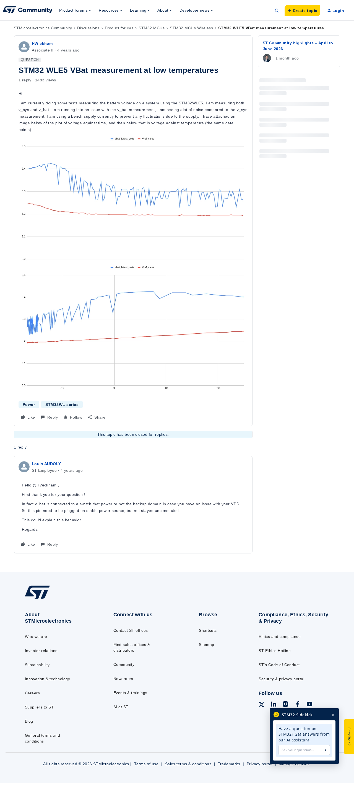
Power (29, 404)
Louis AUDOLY (46, 464)
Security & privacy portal (281, 679)
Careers (32, 693)
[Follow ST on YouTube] (309, 705)
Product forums (119, 28)
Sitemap (206, 644)
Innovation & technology (47, 679)
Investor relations (41, 650)
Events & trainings (130, 692)
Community (123, 664)
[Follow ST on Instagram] (285, 705)
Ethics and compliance (280, 636)
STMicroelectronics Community (43, 28)
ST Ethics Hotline (275, 650)
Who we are (36, 636)
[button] (302, 10)
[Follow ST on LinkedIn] (273, 705)
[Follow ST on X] (262, 705)
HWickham (42, 43)
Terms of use (146, 764)
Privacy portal (259, 764)
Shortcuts (208, 630)
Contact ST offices (130, 630)
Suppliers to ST (39, 707)
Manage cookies (294, 764)
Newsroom (123, 678)
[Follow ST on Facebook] (297, 705)
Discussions (88, 28)
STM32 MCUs (152, 28)
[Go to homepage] (59, 599)
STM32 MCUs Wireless (191, 28)
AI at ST (121, 707)
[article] (133, 504)
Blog (29, 721)
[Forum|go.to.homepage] (28, 10)
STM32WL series (62, 404)
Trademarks (229, 764)
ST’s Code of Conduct (279, 665)
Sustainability (37, 665)
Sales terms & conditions (188, 764)
